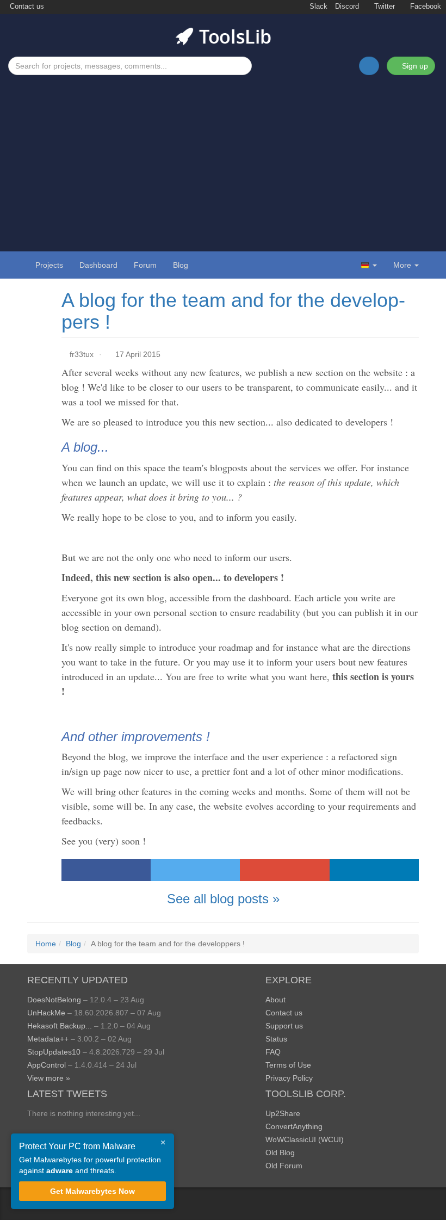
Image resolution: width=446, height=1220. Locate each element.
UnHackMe (46, 1012)
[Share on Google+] (284, 870)
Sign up (414, 65)
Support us (284, 1025)
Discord (347, 6)
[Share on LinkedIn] (374, 870)
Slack (317, 6)
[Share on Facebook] (106, 870)
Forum (145, 265)
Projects (49, 265)
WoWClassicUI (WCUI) (304, 1139)
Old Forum (283, 1165)
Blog (180, 265)
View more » (48, 1078)
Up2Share (282, 1113)
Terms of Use (288, 1065)
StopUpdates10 (53, 1052)
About (275, 999)
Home (45, 943)
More (402, 265)
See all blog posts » (223, 898)
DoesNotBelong (54, 999)
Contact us (26, 6)
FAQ (273, 1052)
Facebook (424, 6)
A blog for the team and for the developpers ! (233, 311)
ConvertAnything (294, 1126)
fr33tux (82, 354)
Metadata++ (48, 1038)
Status (276, 1038)
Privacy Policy (289, 1078)
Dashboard (98, 265)
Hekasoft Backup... (59, 1025)
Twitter (383, 6)
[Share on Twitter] (195, 870)
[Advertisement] (223, 157)
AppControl (46, 1065)
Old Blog (280, 1152)
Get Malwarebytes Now (92, 1191)
